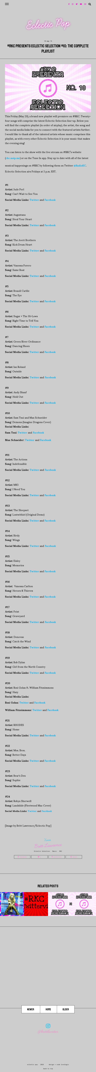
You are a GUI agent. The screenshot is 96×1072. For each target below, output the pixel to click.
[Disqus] (48, 974)
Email (74, 857)
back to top (48, 1068)
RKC (60, 851)
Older (65, 1009)
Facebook (23, 857)
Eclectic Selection (42, 851)
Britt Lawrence (48, 845)
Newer (30, 1009)
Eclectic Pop (48, 24)
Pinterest (57, 857)
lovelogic (65, 1064)
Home (48, 1009)
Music (54, 851)
